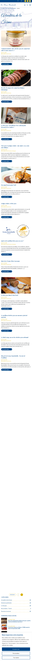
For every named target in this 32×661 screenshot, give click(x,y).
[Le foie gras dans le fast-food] (16, 285)
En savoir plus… (6, 64)
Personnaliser (16, 653)
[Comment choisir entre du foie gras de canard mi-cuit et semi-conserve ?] (16, 39)
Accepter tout (16, 649)
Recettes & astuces (6, 611)
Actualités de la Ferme (6, 53)
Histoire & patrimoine (6, 602)
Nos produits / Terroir (6, 608)
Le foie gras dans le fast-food (9, 295)
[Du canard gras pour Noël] (16, 175)
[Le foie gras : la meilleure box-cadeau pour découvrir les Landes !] (16, 115)
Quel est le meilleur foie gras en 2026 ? (12, 241)
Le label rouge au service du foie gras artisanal (14, 337)
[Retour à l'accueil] (8, 4)
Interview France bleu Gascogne (10, 261)
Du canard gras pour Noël (8, 185)
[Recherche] (27, 5)
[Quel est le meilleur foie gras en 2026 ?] (16, 231)
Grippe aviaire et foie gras (8, 203)
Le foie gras (13, 150)
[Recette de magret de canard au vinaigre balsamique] (16, 78)
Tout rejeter (16, 657)
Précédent (12, 594)
